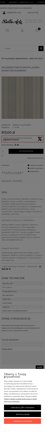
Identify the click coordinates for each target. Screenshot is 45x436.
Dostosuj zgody (22, 414)
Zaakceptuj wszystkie (22, 421)
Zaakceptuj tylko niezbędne (22, 407)
